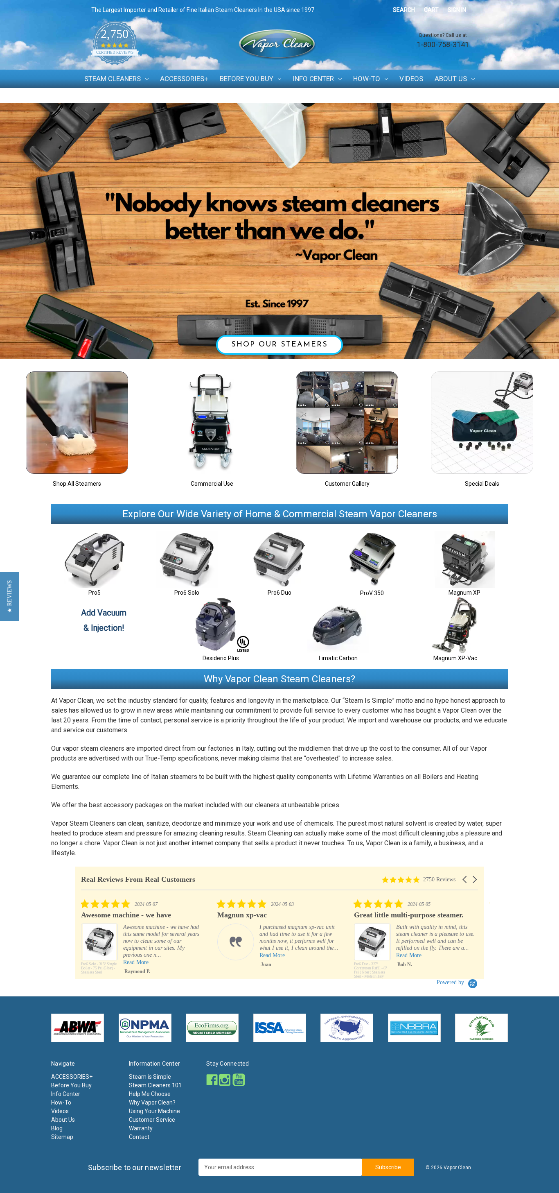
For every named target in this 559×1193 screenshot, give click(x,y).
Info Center (313, 79)
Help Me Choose (150, 1094)
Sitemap (62, 1137)
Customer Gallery (347, 483)
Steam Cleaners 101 (155, 1085)
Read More (136, 955)
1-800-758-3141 (443, 44)
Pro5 (94, 592)
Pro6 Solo (186, 592)
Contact (139, 1137)
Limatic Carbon (338, 658)
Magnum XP (464, 592)
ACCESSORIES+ (184, 79)
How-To (366, 79)
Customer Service (152, 1119)
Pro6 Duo (279, 592)
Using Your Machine (154, 1111)
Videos (411, 79)
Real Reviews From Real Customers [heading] (138, 879)
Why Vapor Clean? (152, 1102)
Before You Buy (246, 79)
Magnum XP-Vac (455, 658)
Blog (57, 1128)
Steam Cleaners (112, 79)
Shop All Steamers (77, 483)
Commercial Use (212, 483)
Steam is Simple (150, 1076)
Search (404, 10)
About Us (451, 79)
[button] (465, 879)
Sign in (457, 10)
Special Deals (482, 483)
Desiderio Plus (221, 658)
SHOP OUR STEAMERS (279, 345)
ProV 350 (372, 593)
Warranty (141, 1128)
